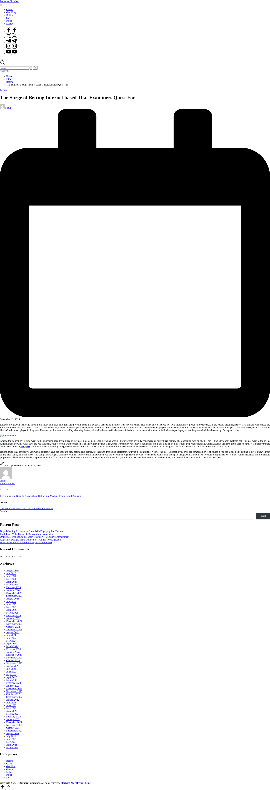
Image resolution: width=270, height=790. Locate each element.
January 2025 (13, 618)
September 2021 (14, 730)
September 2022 (14, 697)
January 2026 (13, 590)
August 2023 (12, 666)
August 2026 (12, 570)
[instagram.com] (11, 47)
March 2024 (12, 646)
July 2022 (11, 702)
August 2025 (12, 598)
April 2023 (11, 677)
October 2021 (13, 727)
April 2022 (11, 711)
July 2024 (11, 635)
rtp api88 (25, 446)
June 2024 (11, 638)
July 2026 (11, 573)
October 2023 (13, 660)
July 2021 (11, 736)
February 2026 (13, 587)
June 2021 (11, 739)
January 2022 (13, 719)
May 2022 (11, 708)
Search (3, 511)
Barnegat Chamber (9, 1)
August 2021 (12, 733)
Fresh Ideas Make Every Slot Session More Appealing (26, 534)
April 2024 (11, 643)
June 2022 (11, 705)
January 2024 (13, 652)
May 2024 (11, 640)
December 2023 (14, 654)
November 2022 (14, 691)
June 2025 (11, 604)
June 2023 (11, 671)
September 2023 (14, 663)
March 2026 (12, 584)
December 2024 (14, 621)
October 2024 (13, 626)
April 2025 (11, 610)
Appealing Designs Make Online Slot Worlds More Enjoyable (30, 539)
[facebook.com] (11, 31)
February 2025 (13, 615)
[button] (31, 68)
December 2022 (14, 688)
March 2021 (12, 747)
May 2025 (11, 607)
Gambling (11, 766)
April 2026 (11, 581)
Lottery (9, 772)
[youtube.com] (11, 53)
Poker (9, 774)
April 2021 (11, 744)
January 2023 (13, 685)
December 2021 (14, 722)
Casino (9, 763)
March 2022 (12, 713)
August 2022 (12, 699)
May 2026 (11, 579)
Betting (3, 90)
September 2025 (14, 595)
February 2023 (13, 683)
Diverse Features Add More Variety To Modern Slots (26, 542)
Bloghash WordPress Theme (75, 783)
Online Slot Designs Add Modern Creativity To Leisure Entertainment (34, 537)
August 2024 (12, 632)
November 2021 (14, 725)
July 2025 (11, 601)
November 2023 (14, 657)
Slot (8, 777)
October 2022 (13, 694)
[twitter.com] (11, 37)
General (10, 769)
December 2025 (14, 593)
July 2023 (11, 669)
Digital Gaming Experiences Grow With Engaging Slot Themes (31, 531)
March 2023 (12, 680)
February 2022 (13, 716)
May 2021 (11, 742)
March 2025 (12, 612)
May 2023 (11, 674)
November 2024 (14, 624)
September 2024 (14, 629)
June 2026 (11, 576)
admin (3, 480)
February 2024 (13, 649)
